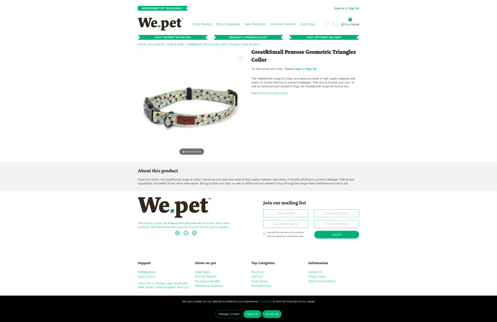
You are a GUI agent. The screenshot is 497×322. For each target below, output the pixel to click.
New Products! (255, 24)
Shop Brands (202, 24)
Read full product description (269, 93)
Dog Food (257, 271)
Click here (265, 301)
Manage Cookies (229, 314)
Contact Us (315, 271)
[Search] (335, 24)
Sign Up (353, 8)
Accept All (271, 314)
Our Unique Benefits (207, 281)
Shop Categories (228, 24)
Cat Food (257, 276)
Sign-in (339, 8)
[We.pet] (162, 24)
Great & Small (175, 44)
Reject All (252, 314)
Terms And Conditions (322, 281)
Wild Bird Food (261, 285)
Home (142, 44)
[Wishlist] (326, 24)
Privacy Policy (317, 276)
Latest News (202, 271)
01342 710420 (146, 276)
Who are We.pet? (206, 276)
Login (298, 68)
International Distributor (209, 285)
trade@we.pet (146, 271)
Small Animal (259, 281)
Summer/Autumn (283, 24)
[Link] (177, 234)
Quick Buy (307, 24)
